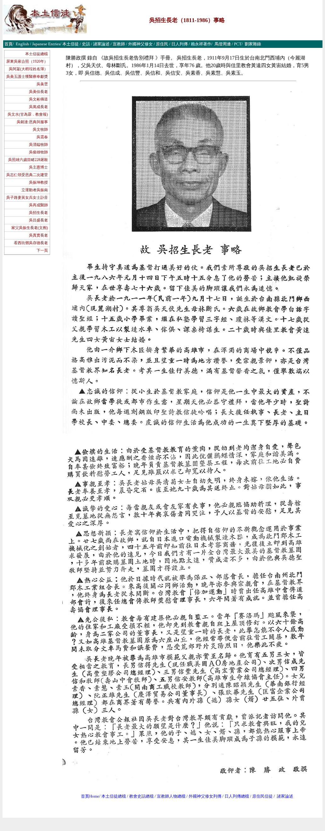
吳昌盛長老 (38, 220)
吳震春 (42, 137)
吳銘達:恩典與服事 (32, 122)
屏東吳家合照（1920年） (27, 61)
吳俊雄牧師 (38, 152)
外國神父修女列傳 (205, 796)
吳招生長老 (38, 212)
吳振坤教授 (38, 182)
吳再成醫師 (38, 205)
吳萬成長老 (38, 107)
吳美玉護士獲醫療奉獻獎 (27, 76)
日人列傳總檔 (237, 796)
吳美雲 (42, 84)
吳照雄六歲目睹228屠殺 (28, 160)
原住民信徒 (262, 796)
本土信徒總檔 (36, 54)
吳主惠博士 (38, 167)
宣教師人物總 (169, 796)
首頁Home (90, 796)
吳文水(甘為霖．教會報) (28, 114)
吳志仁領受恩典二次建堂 (27, 175)
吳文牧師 (40, 129)
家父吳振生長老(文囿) (29, 228)
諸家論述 (285, 796)
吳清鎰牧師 (38, 144)
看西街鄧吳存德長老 (31, 243)
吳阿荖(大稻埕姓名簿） (28, 69)
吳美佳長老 (38, 91)
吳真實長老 (38, 235)
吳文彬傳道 (38, 99)
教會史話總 (139, 796)
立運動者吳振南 (34, 190)
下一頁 (42, 250)
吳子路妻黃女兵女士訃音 (27, 197)
